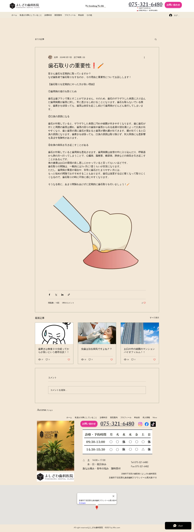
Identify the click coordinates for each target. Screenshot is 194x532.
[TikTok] (153, 424)
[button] (155, 39)
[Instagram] (140, 424)
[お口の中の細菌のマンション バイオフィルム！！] (140, 333)
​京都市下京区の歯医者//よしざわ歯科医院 (138, 473)
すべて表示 (154, 317)
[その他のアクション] (144, 57)
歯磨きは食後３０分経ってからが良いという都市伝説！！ (53, 350)
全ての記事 (39, 39)
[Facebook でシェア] (49, 294)
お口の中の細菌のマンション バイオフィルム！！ (140, 350)
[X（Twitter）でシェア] (56, 294)
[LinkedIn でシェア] (62, 294)
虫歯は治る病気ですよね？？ (96, 348)
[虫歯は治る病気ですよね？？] (97, 333)
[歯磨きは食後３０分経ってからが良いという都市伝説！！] (54, 333)
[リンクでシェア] (69, 294)
